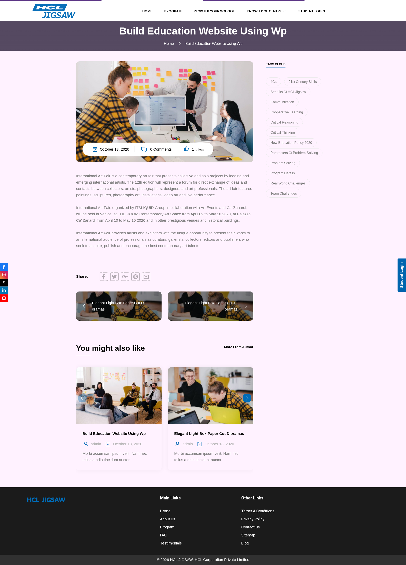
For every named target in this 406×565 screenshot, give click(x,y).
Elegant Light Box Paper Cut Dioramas (209, 434)
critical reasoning (284, 122)
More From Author (238, 347)
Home (147, 11)
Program (172, 11)
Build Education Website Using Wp (114, 434)
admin (96, 444)
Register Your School (214, 11)
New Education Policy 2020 (291, 142)
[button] (247, 398)
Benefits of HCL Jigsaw (288, 92)
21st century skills (303, 82)
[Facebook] (104, 276)
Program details (282, 173)
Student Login (311, 11)
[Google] (125, 276)
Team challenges (283, 193)
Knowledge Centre (264, 11)
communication (282, 102)
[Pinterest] (135, 276)
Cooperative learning (286, 112)
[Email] (146, 276)
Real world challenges (288, 183)
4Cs (273, 82)
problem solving (282, 163)
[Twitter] (114, 276)
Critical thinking (282, 132)
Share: (82, 276)
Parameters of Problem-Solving (294, 153)
